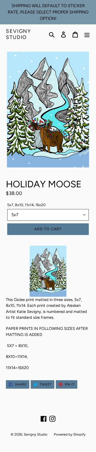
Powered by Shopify (70, 434)
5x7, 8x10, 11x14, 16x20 (26, 205)
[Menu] (87, 35)
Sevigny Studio (18, 34)
